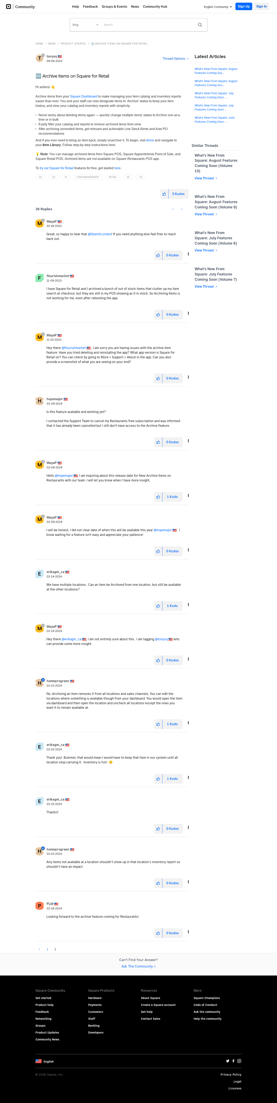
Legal (238, 1081)
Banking (94, 1025)
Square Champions (207, 998)
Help (75, 7)
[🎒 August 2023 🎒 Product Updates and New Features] (173, 209)
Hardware (95, 998)
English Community (216, 7)
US (140, 177)
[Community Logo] (9, 6)
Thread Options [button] (174, 59)
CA (53, 177)
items (150, 140)
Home (39, 43)
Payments (95, 1005)
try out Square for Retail (57, 168)
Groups (40, 1025)
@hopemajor (64, 476)
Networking (43, 1018)
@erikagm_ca (71, 639)
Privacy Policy (231, 1074)
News (135, 7)
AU (40, 177)
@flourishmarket (74, 348)
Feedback (90, 7)
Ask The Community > (138, 966)
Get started (43, 998)
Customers (95, 1011)
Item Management (88, 177)
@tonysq (161, 639)
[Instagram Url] (239, 1062)
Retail (113, 177)
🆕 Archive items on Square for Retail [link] (119, 43)
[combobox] (154, 24)
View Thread (205, 178)
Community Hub (155, 7)
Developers (95, 1032)
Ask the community (207, 1011)
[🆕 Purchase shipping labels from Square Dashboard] (181, 209)
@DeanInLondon (100, 234)
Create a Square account (158, 1005)
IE (66, 177)
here (117, 168)
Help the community (207, 1018)
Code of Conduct (205, 1005)
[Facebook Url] (233, 1062)
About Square (150, 998)
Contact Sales (150, 1018)
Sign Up (244, 6)
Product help (44, 1005)
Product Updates (73, 43)
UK (128, 177)
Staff (91, 1018)
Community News (47, 1039)
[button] (164, 194)
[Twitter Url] (228, 1062)
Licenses (235, 1088)
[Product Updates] (35, 207)
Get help (147, 1011)
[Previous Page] (39, 949)
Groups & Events (114, 7)
